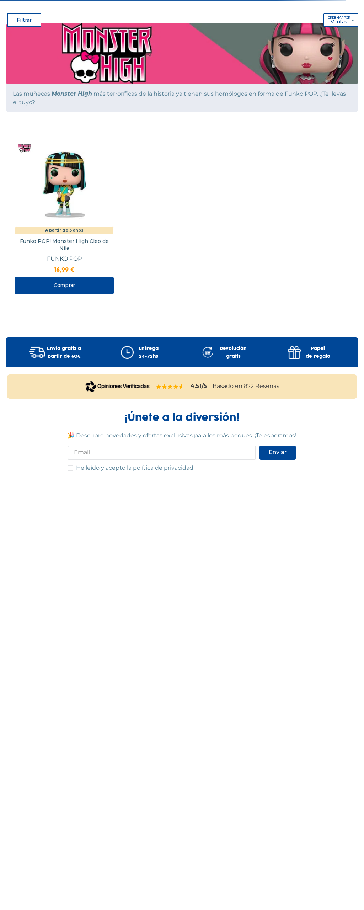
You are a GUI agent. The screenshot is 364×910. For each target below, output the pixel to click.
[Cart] (351, 27)
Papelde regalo (318, 316)
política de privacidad (163, 431)
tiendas (182, 802)
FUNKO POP (64, 222)
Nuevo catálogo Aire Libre (182, 70)
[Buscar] (344, 50)
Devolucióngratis (233, 316)
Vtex (196, 856)
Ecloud (168, 856)
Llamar (199, 34)
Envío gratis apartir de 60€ (64, 316)
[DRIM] (104, 27)
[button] (182, 7)
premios (182, 829)
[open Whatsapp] (346, 871)
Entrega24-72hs (149, 316)
